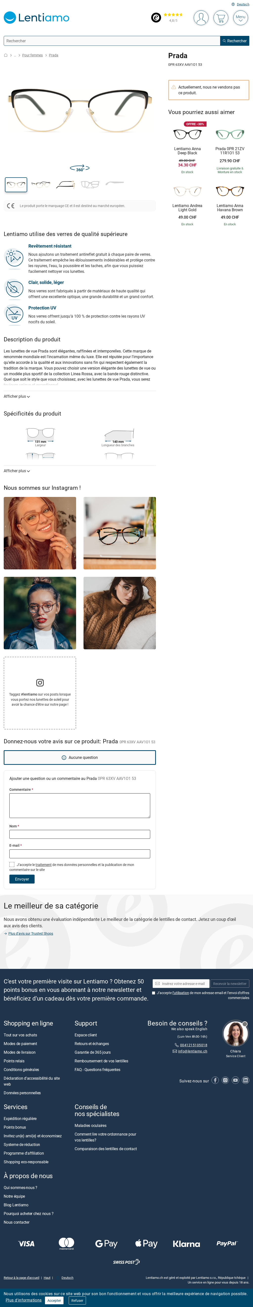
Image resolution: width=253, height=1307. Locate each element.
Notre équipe (14, 1196)
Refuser (77, 1300)
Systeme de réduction (22, 1144)
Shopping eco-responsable (26, 1162)
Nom (14, 826)
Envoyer (22, 879)
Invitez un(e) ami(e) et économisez (33, 1136)
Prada (53, 55)
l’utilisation (180, 992)
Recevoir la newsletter (230, 983)
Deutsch (243, 4)
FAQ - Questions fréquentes (97, 1069)
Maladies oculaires (90, 1125)
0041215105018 (193, 1045)
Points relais (14, 1061)
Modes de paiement (20, 1043)
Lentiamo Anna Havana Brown (230, 208)
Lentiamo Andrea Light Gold (187, 208)
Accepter (54, 1300)
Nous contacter (16, 1222)
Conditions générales (21, 1069)
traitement (44, 864)
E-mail (15, 845)
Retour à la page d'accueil (21, 1277)
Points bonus (15, 1127)
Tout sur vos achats (20, 1035)
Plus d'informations (24, 1300)
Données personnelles (22, 1093)
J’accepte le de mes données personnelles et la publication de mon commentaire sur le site (71, 867)
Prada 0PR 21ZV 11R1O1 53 (229, 151)
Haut (47, 1277)
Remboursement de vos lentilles (101, 1061)
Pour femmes (32, 55)
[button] (16, 184)
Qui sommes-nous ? (20, 1187)
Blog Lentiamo (16, 1205)
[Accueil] (6, 55)
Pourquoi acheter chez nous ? (28, 1213)
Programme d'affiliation (24, 1153)
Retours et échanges (92, 1043)
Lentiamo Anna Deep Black (187, 151)
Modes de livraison (20, 1052)
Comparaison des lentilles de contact (106, 1149)
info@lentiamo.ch (192, 1051)
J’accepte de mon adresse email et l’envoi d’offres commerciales (203, 995)
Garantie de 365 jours (93, 1052)
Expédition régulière (20, 1118)
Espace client (86, 1035)
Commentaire (21, 789)
